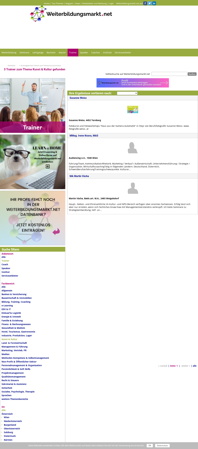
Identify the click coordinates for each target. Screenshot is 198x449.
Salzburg (8, 432)
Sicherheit (7, 387)
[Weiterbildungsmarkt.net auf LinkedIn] (154, 3)
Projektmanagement (13, 372)
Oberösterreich (12, 428)
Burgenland (10, 424)
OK (149, 445)
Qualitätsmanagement (14, 376)
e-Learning (7, 305)
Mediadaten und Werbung (94, 3)
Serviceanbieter (123, 52)
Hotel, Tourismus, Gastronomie (18, 331)
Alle (4, 256)
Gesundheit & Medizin (13, 327)
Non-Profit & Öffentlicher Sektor (19, 361)
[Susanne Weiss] (132, 109)
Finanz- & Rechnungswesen (16, 324)
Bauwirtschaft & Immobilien (17, 297)
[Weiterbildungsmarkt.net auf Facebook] (145, 3)
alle (194, 365)
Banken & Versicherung (14, 294)
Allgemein (7, 290)
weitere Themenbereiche (15, 399)
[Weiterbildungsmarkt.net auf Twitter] (150, 3)
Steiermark (10, 435)
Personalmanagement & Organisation (22, 365)
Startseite (11, 65)
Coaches (95, 52)
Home (47, 3)
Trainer (73, 52)
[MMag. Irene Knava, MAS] (132, 146)
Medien (5, 354)
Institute (107, 52)
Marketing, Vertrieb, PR (14, 350)
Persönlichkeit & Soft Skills (16, 369)
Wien (6, 417)
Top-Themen (57, 3)
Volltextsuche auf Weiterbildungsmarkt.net (127, 73)
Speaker (84, 52)
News (77, 3)
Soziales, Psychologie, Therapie (18, 391)
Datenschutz (162, 445)
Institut (6, 271)
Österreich (7, 413)
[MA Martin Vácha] (132, 187)
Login (111, 3)
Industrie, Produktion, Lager (17, 335)
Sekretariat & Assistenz (14, 384)
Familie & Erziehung (12, 320)
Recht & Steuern (10, 380)
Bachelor (51, 52)
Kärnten (8, 439)
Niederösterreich (13, 421)
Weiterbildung (9, 52)
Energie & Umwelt (11, 316)
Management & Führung (15, 346)
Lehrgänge (37, 52)
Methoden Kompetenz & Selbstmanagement (25, 357)
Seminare (24, 52)
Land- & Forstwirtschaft (14, 342)
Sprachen (6, 395)
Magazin (69, 3)
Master (62, 52)
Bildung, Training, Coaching (16, 301)
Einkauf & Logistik (11, 312)
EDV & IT (6, 309)
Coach (5, 264)
